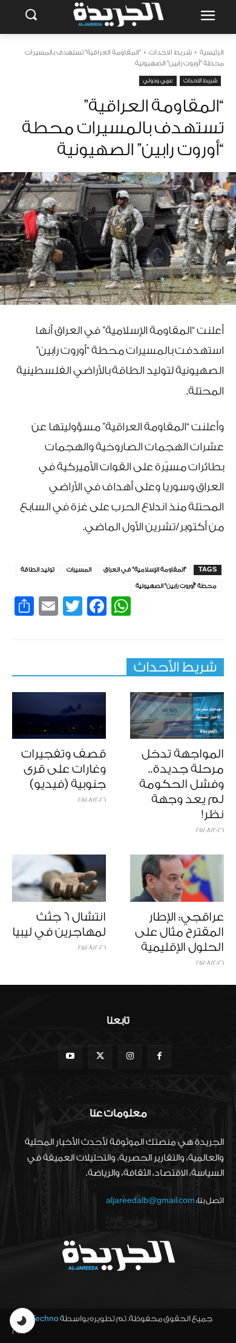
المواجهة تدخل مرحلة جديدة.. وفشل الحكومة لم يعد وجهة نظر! (181, 784)
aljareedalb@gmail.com (150, 1200)
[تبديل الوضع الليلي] (22, 1320)
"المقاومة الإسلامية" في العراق (144, 569)
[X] (100, 1056)
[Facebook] (159, 1056)
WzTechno (39, 1318)
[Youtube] (70, 1056)
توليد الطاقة (37, 569)
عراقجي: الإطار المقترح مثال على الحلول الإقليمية (179, 932)
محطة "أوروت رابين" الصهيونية (176, 586)
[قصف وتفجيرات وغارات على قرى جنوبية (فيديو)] (59, 715)
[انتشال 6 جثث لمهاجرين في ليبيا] (59, 878)
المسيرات (79, 569)
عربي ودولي (158, 81)
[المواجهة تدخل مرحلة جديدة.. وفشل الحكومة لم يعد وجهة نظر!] (177, 715)
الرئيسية (212, 52)
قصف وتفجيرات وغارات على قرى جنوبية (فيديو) (63, 769)
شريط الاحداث (170, 52)
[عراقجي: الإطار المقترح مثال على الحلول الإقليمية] (177, 878)
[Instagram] (130, 1056)
